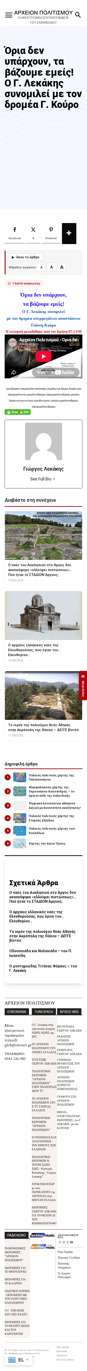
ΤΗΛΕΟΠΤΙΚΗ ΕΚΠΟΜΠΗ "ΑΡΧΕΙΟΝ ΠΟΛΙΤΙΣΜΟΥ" (41, 1123)
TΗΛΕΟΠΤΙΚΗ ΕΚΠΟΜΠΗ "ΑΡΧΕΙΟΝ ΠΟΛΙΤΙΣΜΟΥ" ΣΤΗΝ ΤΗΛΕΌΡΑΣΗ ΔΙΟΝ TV (44, 1081)
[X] (68, 1243)
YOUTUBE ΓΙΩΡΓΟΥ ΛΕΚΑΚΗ (44, 1062)
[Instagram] (64, 1243)
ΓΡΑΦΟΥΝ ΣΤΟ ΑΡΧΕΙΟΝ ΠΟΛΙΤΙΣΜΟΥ (66, 1100)
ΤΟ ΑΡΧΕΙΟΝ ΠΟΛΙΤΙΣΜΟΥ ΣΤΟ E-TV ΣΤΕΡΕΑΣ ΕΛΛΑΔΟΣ (43, 1104)
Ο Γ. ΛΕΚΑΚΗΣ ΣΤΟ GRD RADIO (16, 1312)
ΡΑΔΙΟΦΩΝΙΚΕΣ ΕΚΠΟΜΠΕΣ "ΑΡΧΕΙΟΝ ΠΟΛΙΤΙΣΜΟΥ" (15, 1254)
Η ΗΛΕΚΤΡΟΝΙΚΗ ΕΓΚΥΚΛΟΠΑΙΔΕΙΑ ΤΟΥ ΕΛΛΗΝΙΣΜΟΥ (43, 20)
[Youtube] (72, 1243)
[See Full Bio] (54, 479)
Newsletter (83, 685)
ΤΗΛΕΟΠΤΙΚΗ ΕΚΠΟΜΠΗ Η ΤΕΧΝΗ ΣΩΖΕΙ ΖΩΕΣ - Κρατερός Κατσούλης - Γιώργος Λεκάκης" (44, 1166)
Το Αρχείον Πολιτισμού (64, 1275)
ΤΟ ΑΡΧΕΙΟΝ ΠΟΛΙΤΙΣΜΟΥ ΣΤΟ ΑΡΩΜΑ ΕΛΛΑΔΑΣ (44, 1048)
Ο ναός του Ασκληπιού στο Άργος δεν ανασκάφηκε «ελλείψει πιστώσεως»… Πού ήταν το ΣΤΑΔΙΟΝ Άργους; (42, 897)
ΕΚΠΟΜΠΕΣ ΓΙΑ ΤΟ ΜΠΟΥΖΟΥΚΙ (15, 1270)
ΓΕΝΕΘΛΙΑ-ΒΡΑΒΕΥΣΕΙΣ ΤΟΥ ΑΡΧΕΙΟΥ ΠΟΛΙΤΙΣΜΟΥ (68, 1065)
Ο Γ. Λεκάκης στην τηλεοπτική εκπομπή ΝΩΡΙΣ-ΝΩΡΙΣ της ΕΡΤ (43, 1030)
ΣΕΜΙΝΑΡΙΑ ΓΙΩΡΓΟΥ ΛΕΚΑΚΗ (69, 1052)
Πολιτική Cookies (69, 1257)
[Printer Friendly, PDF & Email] (18, 414)
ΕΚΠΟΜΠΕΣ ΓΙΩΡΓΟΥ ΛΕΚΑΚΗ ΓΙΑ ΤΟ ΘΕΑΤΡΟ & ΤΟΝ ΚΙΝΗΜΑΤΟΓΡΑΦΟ (44, 1215)
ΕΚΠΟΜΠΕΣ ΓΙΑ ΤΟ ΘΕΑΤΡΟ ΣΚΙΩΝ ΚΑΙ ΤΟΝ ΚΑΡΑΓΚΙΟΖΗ (17, 1327)
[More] (69, 233)
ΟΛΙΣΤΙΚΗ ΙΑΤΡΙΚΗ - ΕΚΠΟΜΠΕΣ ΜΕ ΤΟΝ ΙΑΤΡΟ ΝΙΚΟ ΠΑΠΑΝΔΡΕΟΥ (17, 1296)
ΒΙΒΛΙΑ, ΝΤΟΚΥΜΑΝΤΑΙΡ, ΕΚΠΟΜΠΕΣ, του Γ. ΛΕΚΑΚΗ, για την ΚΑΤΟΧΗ (69, 1119)
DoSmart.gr (15, 1353)
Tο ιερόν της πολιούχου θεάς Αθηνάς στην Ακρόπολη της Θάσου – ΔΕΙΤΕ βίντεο (42, 936)
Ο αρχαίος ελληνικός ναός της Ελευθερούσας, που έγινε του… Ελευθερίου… (36, 916)
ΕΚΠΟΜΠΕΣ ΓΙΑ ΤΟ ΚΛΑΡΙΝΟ (15, 1281)
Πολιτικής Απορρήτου (64, 1265)
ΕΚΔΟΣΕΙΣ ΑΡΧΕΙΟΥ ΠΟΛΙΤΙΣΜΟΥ (66, 1040)
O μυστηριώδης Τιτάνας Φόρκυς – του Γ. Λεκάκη (43, 968)
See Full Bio (40, 478)
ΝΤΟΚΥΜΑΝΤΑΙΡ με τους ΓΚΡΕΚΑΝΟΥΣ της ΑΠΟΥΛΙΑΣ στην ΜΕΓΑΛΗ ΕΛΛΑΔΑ (44, 1191)
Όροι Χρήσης (65, 1252)
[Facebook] (60, 1243)
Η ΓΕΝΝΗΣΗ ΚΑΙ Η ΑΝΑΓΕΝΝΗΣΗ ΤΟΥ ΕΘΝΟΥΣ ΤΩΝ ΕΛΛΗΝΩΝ (44, 1143)
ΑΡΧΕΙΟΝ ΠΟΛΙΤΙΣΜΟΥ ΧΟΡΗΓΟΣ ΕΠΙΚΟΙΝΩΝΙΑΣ (67, 1083)
